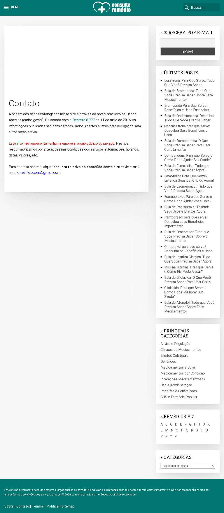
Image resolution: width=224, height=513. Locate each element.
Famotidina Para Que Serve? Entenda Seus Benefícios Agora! (189, 178)
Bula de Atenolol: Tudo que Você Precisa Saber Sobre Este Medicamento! (189, 306)
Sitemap (67, 506)
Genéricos (168, 361)
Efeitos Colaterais (174, 355)
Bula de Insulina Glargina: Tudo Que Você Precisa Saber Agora (188, 259)
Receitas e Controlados (179, 391)
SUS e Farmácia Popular (179, 397)
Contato (22, 506)
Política (53, 506)
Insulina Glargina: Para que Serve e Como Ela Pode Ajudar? (189, 269)
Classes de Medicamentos (181, 350)
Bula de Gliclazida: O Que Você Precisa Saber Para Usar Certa (187, 279)
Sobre (9, 506)
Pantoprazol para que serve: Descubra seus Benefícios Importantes (185, 221)
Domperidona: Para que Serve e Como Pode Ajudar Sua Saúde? (188, 157)
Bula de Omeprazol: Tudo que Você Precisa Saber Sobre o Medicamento (186, 236)
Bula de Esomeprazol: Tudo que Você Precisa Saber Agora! (188, 188)
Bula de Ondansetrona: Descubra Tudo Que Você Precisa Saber (189, 118)
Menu (14, 7)
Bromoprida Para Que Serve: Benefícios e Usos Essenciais (186, 107)
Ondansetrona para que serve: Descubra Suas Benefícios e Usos (187, 130)
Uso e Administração (176, 385)
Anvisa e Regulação (175, 344)
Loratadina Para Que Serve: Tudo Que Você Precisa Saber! (189, 82)
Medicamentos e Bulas (178, 367)
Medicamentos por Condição (183, 373)
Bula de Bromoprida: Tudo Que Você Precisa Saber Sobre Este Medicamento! (188, 95)
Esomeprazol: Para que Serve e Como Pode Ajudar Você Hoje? (188, 199)
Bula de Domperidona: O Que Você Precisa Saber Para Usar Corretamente (187, 145)
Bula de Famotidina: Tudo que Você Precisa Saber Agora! (186, 168)
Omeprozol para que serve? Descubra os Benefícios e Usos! (189, 249)
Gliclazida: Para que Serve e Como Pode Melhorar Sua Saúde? (185, 292)
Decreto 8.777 (83, 120)
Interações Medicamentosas (183, 379)
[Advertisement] (76, 60)
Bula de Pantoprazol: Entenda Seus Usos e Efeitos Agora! (187, 209)
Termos (38, 506)
